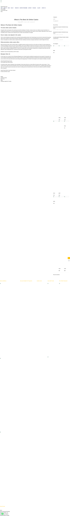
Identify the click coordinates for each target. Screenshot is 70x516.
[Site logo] (4, 6)
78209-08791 (8, 430)
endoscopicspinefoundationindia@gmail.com (6, 504)
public (54, 19)
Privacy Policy (61, 363)
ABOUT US (38, 285)
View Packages (61, 359)
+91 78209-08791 (14, 0)
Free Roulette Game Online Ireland (7, 62)
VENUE (38, 287)
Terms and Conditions (62, 361)
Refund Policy (61, 365)
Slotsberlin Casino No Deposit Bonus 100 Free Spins (10, 51)
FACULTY (38, 289)
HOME (38, 283)
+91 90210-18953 (8, 0)
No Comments (61, 29)
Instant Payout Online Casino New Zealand (8, 70)
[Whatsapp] (2, 514)
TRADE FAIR (38, 291)
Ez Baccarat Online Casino (5, 71)
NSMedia (22, 508)
